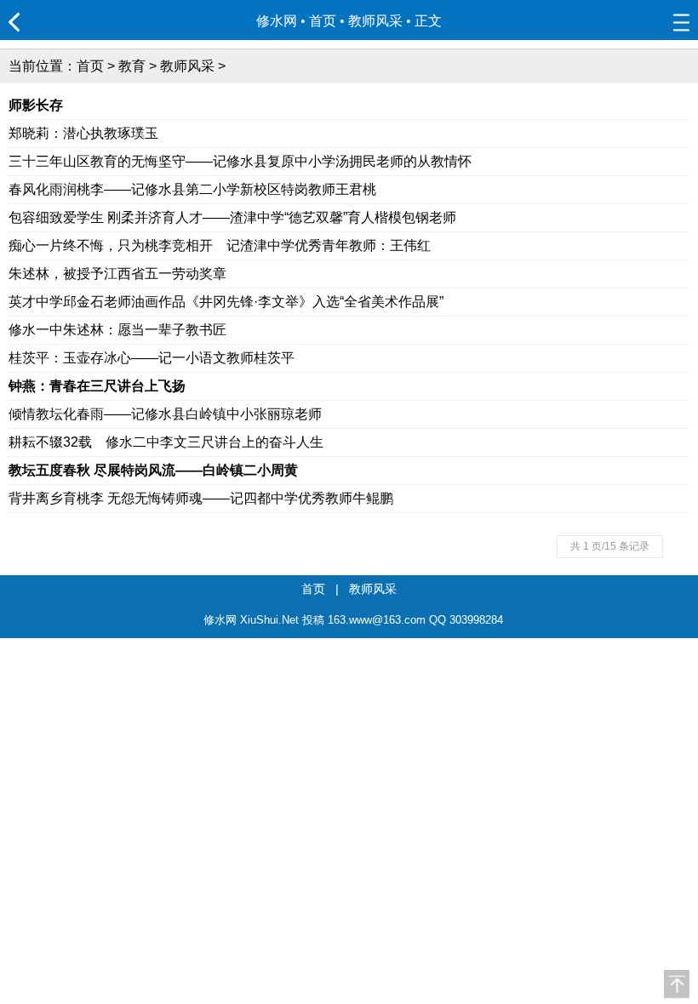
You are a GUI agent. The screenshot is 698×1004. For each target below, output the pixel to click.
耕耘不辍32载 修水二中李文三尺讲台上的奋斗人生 (166, 442)
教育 (132, 66)
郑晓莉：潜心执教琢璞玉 (83, 133)
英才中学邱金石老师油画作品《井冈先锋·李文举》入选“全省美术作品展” (226, 301)
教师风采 (375, 21)
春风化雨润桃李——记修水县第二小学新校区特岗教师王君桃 (192, 189)
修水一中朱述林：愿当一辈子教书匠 (117, 329)
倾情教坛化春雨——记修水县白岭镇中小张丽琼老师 (165, 414)
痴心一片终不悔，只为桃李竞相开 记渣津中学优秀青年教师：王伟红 (220, 245)
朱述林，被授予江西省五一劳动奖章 (117, 273)
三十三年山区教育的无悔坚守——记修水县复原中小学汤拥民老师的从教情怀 (240, 161)
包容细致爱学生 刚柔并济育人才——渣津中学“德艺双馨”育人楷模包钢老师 (232, 217)
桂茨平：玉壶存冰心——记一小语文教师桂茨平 (152, 358)
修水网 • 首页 (296, 21)
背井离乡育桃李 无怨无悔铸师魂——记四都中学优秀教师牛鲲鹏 (201, 498)
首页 (90, 66)
